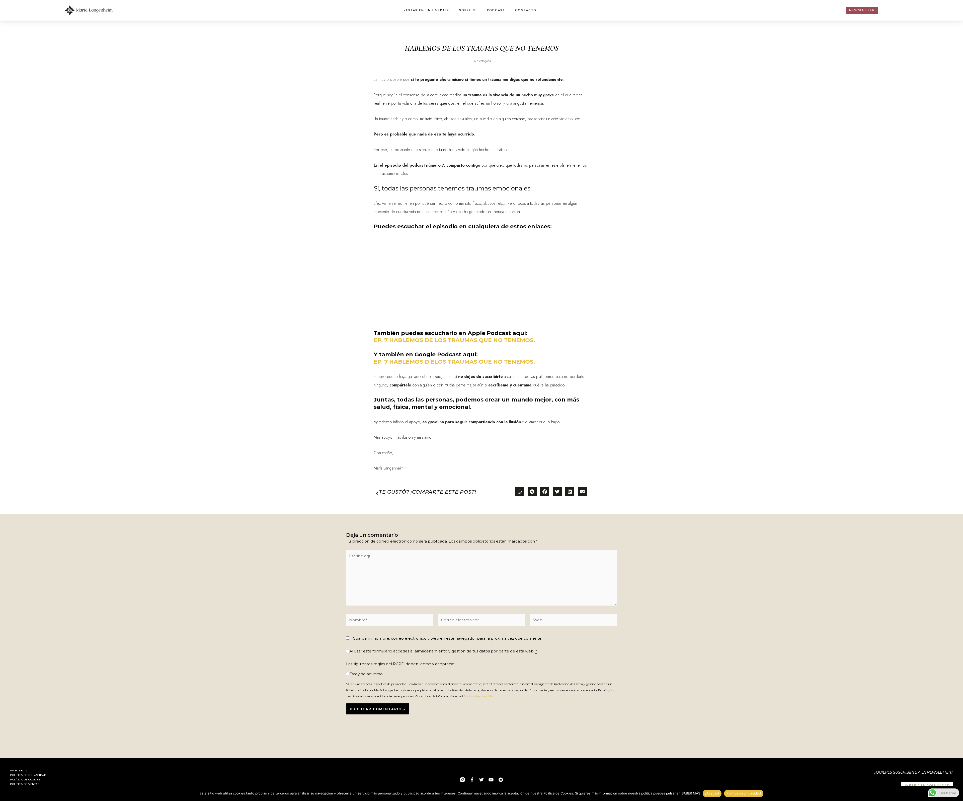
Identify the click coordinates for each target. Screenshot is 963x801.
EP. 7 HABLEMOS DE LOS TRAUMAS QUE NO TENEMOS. (454, 340)
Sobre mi (468, 10)
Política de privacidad (479, 696)
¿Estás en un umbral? (426, 10)
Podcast (496, 10)
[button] (519, 491)
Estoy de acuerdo (366, 674)
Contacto (525, 10)
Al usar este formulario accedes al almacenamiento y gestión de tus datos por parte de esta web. (443, 651)
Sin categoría (482, 60)
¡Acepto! (712, 793)
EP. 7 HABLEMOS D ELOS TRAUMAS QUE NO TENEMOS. (454, 361)
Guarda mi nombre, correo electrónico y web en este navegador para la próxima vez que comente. (447, 638)
